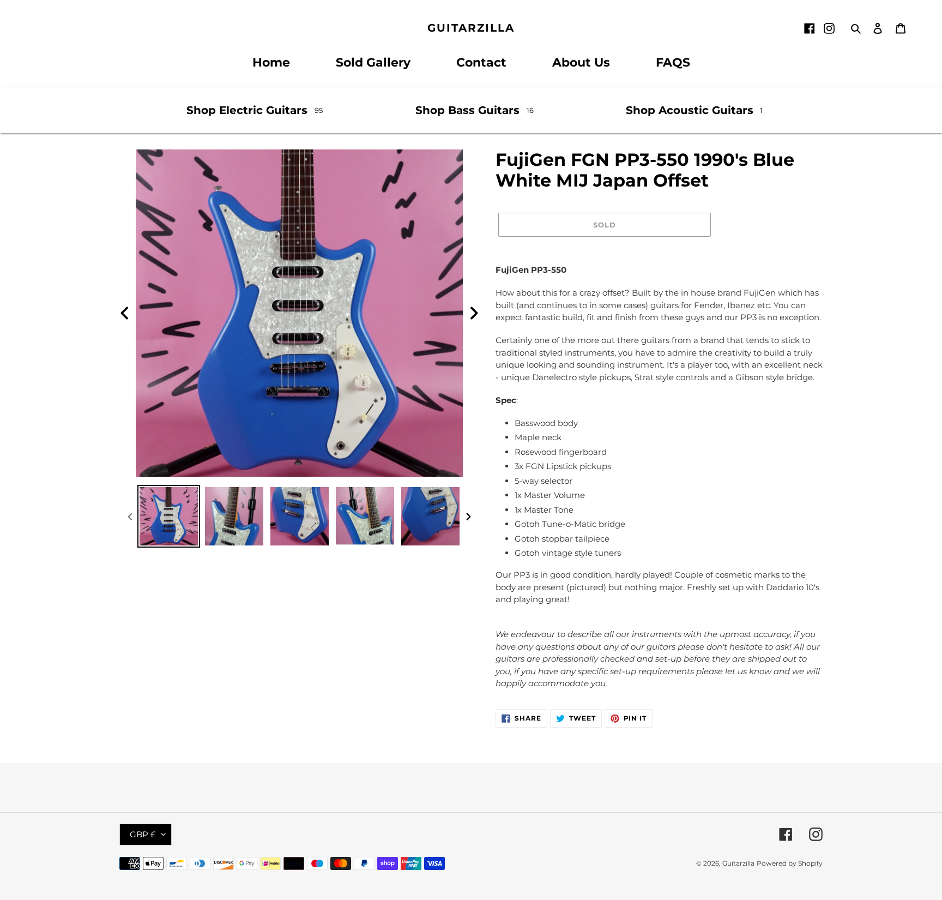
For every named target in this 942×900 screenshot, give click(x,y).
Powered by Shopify (790, 863)
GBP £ (143, 834)
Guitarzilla (471, 27)
